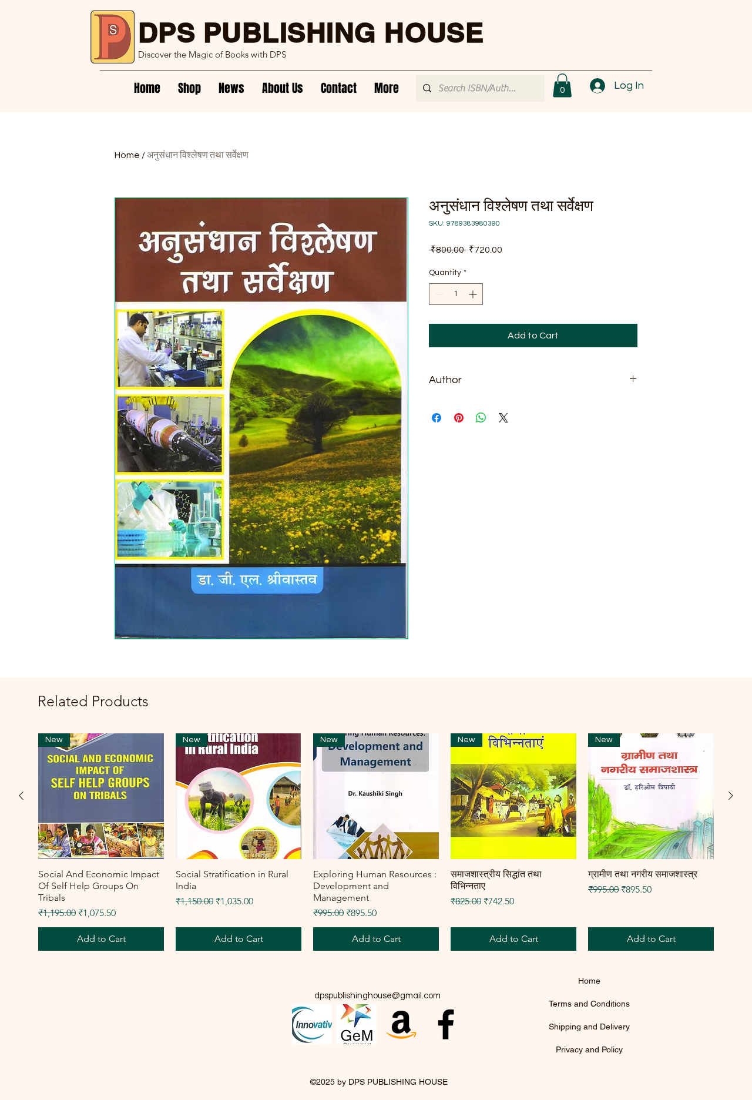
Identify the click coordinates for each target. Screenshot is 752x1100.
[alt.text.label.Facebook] (446, 1024)
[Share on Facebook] (436, 418)
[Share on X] (503, 418)
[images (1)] (357, 1024)
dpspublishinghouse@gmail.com (377, 995)
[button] (562, 85)
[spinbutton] (455, 294)
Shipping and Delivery (589, 1026)
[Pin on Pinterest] (459, 418)
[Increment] (473, 294)
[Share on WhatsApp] (481, 418)
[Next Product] (731, 796)
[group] (376, 842)
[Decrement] (438, 294)
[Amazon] (401, 1024)
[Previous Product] (21, 796)
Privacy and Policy (589, 1049)
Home (127, 155)
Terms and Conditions (589, 1003)
